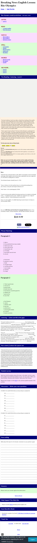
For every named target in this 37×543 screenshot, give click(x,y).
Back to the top (18, 495)
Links (18, 534)
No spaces (5, 61)
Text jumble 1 (6, 37)
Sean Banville (25, 523)
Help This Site (10, 9)
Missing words (6, 59)
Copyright (10, 523)
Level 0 (5, 69)
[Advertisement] (18, 98)
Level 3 (5, 72)
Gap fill (4, 62)
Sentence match (7, 39)
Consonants (6, 46)
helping (11, 504)
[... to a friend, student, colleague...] (19, 224)
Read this (10, 541)
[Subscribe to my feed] (23, 227)
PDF (16, 380)
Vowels (4, 48)
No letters (5, 52)
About (18, 529)
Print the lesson (7, 30)
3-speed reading (7, 28)
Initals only (5, 51)
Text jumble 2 (6, 38)
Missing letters (6, 49)
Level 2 (5, 71)
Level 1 (5, 21)
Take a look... (18, 213)
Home (2, 9)
